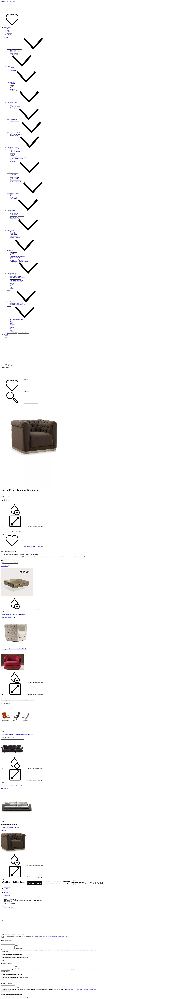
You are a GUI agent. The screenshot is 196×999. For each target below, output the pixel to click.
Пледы (11, 322)
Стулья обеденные (14, 53)
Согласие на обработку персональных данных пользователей (52, 936)
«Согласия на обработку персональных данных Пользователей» (80, 950)
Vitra (2, 703)
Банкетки (12, 83)
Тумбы (11, 287)
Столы (11, 284)
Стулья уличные (14, 236)
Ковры (8, 290)
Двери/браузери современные (17, 304)
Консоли (12, 159)
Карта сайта (7, 895)
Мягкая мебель (10, 82)
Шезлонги (12, 89)
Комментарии (18, 948)
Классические (13, 69)
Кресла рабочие (14, 175)
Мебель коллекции (12, 273)
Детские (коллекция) (15, 276)
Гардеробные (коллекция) (16, 280)
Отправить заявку (5, 951)
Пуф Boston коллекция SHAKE (9, 563)
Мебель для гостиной (12, 147)
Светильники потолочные (17, 260)
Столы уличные (14, 234)
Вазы (11, 326)
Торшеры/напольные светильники (19, 261)
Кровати (12, 105)
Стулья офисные (14, 214)
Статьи (8, 30)
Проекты (6, 335)
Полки (11, 323)
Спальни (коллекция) (15, 279)
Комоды (12, 103)
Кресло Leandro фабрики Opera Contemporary (13, 614)
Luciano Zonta (4, 566)
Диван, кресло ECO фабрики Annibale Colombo (14, 649)
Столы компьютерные (15, 180)
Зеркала (9, 306)
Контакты (6, 337)
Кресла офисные (14, 211)
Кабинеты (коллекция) (16, 281)
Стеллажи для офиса (15, 218)
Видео (8, 31)
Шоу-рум (9, 34)
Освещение (10, 250)
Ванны (11, 194)
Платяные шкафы (14, 135)
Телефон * (17, 945)
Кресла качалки (14, 90)
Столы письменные (15, 177)
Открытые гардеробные (16, 134)
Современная (13, 198)
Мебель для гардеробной (13, 132)
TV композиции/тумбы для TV (18, 148)
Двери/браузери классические (17, 303)
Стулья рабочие (14, 178)
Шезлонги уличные (15, 237)
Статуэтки (12, 331)
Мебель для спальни (12, 102)
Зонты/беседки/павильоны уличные (19, 238)
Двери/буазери (10, 301)
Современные (13, 70)
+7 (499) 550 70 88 (5, 364)
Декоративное (13, 252)
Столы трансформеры (15, 181)
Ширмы (12, 327)
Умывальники (13, 196)
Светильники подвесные (16, 259)
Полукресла (13, 50)
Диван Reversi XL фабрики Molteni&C (11, 785)
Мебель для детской (12, 119)
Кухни (8, 66)
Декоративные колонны (16, 328)
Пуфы (11, 87)
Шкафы (12, 288)
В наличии (6, 35)
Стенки (12, 155)
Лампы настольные (15, 257)
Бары (11, 150)
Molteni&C (3, 788)
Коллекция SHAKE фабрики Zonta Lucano (18, 333)
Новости (9, 29)
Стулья (11, 286)
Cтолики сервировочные (16, 158)
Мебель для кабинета (12, 173)
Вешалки (12, 324)
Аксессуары (10, 317)
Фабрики (6, 334)
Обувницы (12, 330)
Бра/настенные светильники (17, 256)
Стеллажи (12, 154)
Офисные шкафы (14, 217)
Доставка (9, 33)
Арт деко (12, 67)
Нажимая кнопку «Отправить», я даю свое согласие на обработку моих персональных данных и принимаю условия (49, 950)
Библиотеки (13, 174)
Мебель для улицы (11, 230)
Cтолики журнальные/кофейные (18, 157)
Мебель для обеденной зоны (14, 49)
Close (2, 937)
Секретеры (12, 161)
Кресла (11, 86)
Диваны (12, 85)
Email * (17, 987)
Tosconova (3, 493)
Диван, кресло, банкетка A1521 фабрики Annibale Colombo (17, 734)
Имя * (16, 943)
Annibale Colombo (5, 652)
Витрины (12, 153)
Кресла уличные (14, 233)
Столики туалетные (15, 106)
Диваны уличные (14, 232)
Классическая (13, 197)
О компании (7, 27)
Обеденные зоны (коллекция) (17, 277)
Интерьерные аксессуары (16, 319)
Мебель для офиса (11, 210)
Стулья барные (14, 54)
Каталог (6, 37)
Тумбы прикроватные (15, 107)
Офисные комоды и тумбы (17, 216)
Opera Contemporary (6, 617)
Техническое (13, 253)
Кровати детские (14, 121)
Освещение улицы (14, 254)
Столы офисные (14, 213)
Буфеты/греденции (15, 151)
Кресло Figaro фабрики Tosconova (10, 827)
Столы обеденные (14, 51)
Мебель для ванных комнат (14, 193)
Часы (11, 320)
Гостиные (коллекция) (15, 274)
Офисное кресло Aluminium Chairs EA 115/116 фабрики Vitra (17, 700)
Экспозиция (7, 888)
